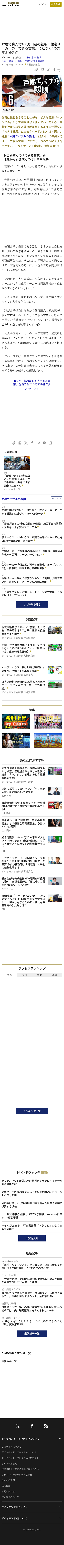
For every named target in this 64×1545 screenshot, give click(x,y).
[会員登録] (56, 4)
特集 (4, 60)
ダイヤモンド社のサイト (15, 1507)
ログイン (42, 4)
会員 (54, 975)
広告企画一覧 (9, 1361)
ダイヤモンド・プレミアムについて (19, 1452)
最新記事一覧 (32, 1333)
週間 (39, 975)
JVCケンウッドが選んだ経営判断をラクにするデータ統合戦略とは (32, 1182)
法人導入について (10, 1496)
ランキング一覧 (32, 1111)
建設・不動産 (15, 60)
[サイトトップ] (13, 4)
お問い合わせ (8, 1491)
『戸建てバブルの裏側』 (22, 136)
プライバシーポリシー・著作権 (17, 1474)
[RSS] (46, 1426)
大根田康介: (33, 57)
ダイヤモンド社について (15, 1518)
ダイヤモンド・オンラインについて (20, 1438)
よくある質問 (8, 1480)
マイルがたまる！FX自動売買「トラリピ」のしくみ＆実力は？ (32, 1227)
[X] (18, 1426)
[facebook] (32, 1426)
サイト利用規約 (9, 1463)
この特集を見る (32, 604)
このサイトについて (11, 1446)
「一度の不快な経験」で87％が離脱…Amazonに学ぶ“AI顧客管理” (32, 1215)
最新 (9, 975)
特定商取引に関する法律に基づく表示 (20, 1468)
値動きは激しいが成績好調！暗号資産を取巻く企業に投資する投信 (32, 1204)
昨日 (24, 975)
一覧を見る (32, 1238)
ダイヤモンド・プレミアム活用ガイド (20, 1457)
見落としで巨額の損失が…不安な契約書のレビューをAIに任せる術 (32, 1193)
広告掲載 (6, 1485)
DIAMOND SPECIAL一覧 (16, 1353)
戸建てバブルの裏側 (34, 60)
